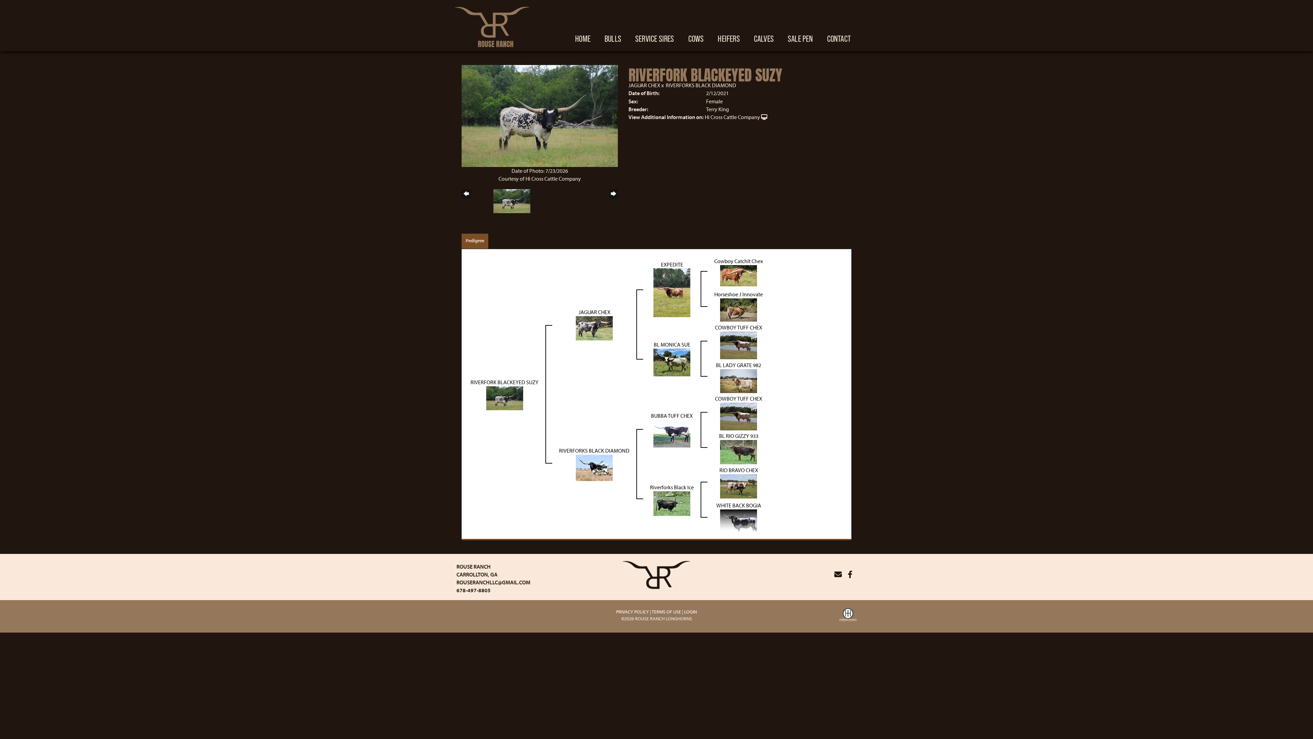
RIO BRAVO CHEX (738, 470)
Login (690, 612)
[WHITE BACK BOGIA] (738, 519)
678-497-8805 (473, 590)
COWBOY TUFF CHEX (738, 327)
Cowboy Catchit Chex (738, 261)
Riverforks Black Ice (672, 487)
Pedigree (475, 240)
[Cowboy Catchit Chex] (738, 275)
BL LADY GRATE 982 (738, 365)
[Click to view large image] (540, 115)
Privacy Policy (632, 612)
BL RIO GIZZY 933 (738, 435)
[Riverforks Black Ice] (671, 502)
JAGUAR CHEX (644, 85)
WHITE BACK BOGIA (738, 505)
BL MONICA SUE (672, 344)
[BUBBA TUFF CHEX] (671, 433)
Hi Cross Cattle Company (732, 117)
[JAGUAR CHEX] (594, 327)
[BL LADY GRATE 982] (738, 380)
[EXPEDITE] (671, 292)
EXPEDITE (672, 264)
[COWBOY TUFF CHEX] (738, 344)
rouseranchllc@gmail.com (493, 582)
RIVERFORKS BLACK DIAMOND (701, 85)
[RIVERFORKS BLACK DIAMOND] (594, 467)
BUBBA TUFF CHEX (672, 415)
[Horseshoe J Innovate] (738, 309)
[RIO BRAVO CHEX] (738, 485)
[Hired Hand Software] (848, 615)
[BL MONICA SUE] (671, 362)
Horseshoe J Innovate (738, 294)
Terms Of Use (666, 612)
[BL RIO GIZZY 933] (738, 451)
